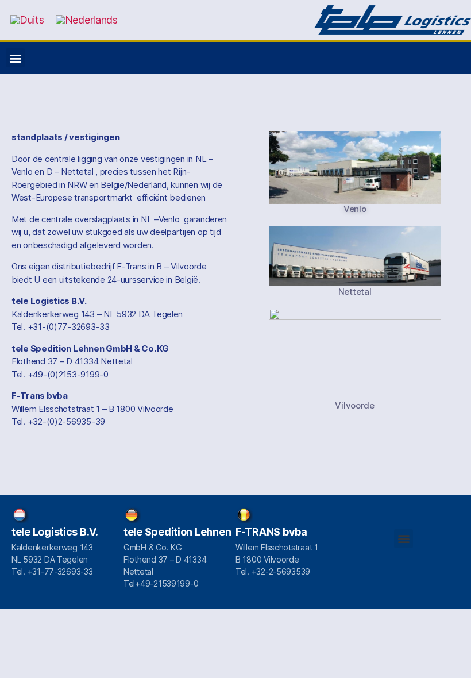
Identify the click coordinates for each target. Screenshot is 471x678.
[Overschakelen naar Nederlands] (86, 20)
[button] (15, 57)
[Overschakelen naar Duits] (27, 20)
